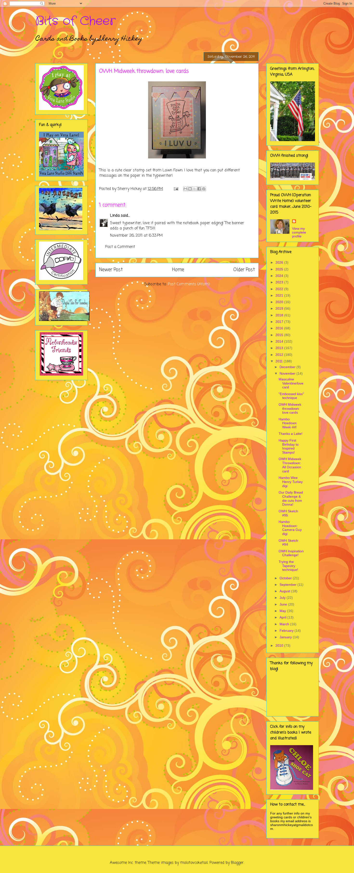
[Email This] (185, 188)
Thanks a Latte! (290, 434)
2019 (279, 308)
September (288, 584)
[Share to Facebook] (199, 188)
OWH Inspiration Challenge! (291, 553)
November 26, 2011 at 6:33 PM (136, 236)
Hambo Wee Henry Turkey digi (291, 482)
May (283, 611)
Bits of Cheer (75, 21)
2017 (279, 322)
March (285, 624)
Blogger (237, 863)
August (285, 591)
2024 (279, 276)
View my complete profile (299, 232)
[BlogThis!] (190, 188)
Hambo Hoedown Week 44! (288, 423)
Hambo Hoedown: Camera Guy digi (290, 528)
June (284, 604)
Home (178, 269)
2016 (279, 328)
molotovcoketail (194, 863)
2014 (279, 341)
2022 (279, 289)
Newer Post (111, 269)
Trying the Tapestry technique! (288, 566)
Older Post (244, 269)
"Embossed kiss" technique (291, 396)
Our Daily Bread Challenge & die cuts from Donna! (291, 498)
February (287, 630)
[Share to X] (194, 188)
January (286, 637)
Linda (115, 216)
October (286, 578)
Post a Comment (120, 247)
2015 (279, 335)
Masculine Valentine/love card (291, 383)
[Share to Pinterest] (203, 188)
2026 (279, 262)
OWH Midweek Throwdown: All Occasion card (290, 465)
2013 (279, 348)
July (283, 597)
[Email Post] (175, 189)
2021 (279, 295)
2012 (279, 355)
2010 (279, 645)
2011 (279, 361)
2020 (279, 302)
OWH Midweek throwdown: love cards (290, 409)
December (288, 367)
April (283, 617)
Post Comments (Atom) (189, 284)
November (288, 373)
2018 (279, 315)
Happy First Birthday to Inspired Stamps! (289, 446)
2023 (279, 282)
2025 (279, 269)
